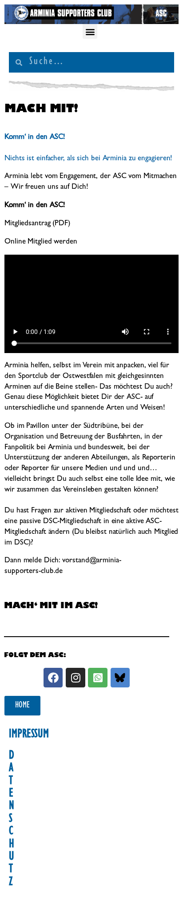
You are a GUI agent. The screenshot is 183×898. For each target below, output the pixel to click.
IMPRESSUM (29, 735)
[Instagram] (75, 677)
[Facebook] (53, 677)
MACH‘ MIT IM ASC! (51, 606)
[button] (90, 31)
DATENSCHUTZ (11, 819)
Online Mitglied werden (40, 242)
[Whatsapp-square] (97, 677)
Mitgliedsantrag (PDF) (37, 224)
